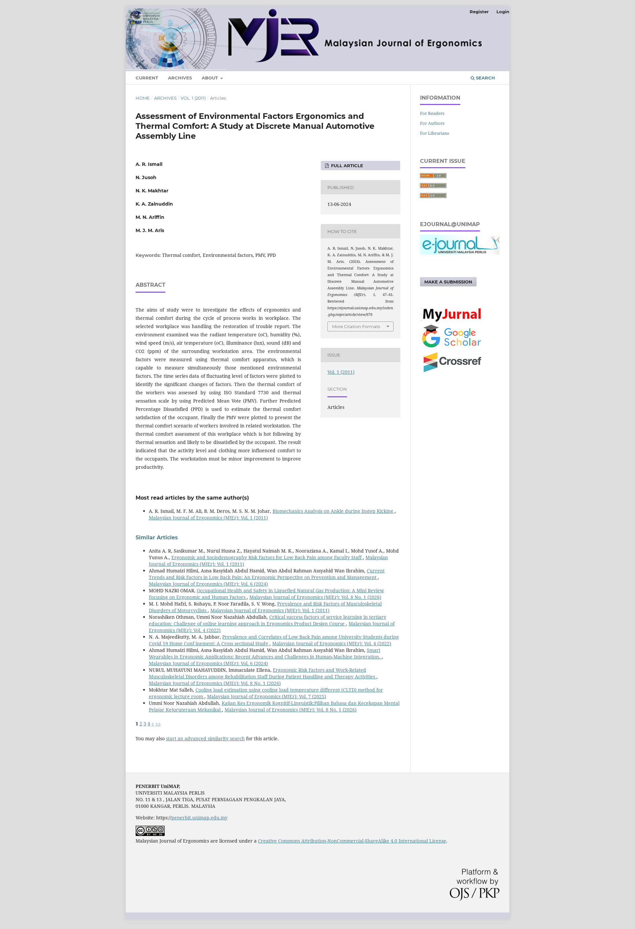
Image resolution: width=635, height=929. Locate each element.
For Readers (432, 113)
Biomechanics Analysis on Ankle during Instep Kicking (334, 511)
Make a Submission (448, 281)
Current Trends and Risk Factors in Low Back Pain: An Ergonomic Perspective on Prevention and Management (267, 573)
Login (502, 11)
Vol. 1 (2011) (193, 98)
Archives (180, 77)
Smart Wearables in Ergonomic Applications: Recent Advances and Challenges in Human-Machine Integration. (265, 653)
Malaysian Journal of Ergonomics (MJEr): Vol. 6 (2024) (208, 584)
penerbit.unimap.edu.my (199, 817)
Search (485, 77)
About (210, 77)
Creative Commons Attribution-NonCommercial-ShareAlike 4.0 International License (352, 841)
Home (143, 98)
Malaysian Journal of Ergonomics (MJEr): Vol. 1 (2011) (208, 517)
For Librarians (434, 133)
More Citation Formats (356, 326)
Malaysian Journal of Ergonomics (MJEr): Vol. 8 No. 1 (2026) (315, 597)
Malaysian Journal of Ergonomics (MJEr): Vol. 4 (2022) (331, 643)
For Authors (432, 123)
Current (147, 77)
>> (158, 723)
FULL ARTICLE (346, 165)
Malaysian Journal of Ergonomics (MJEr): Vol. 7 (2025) (266, 696)
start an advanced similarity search (205, 738)
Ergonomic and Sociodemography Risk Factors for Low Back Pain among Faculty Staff (267, 557)
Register (479, 11)
